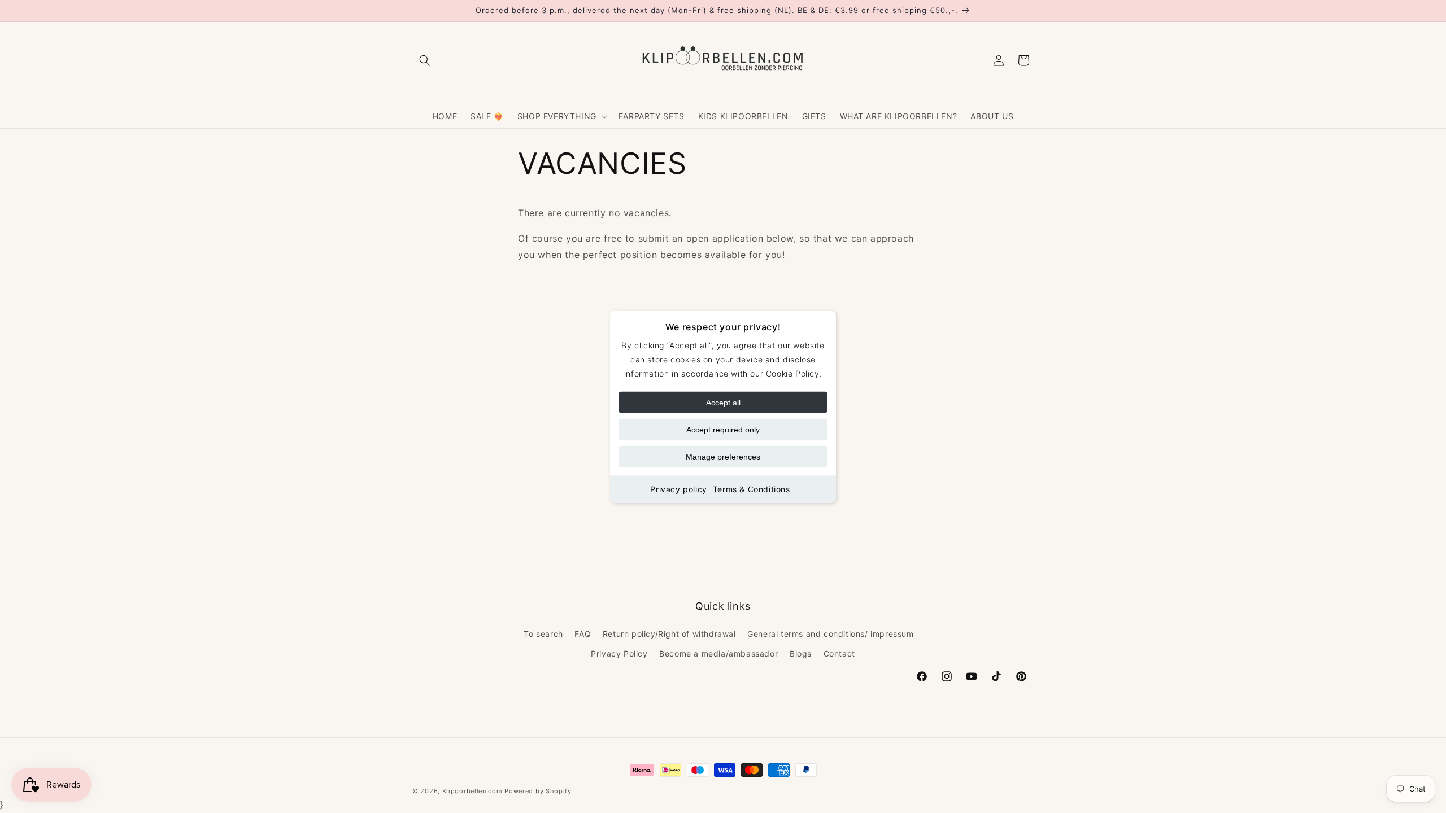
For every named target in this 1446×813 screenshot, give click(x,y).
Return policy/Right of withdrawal (669, 634)
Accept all (723, 402)
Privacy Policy (619, 654)
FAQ (582, 634)
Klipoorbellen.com (472, 791)
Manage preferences (723, 456)
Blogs (801, 654)
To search (543, 634)
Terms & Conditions (751, 489)
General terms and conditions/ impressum (830, 634)
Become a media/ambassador (718, 654)
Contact (839, 654)
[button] (424, 60)
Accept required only (723, 429)
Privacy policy (678, 489)
